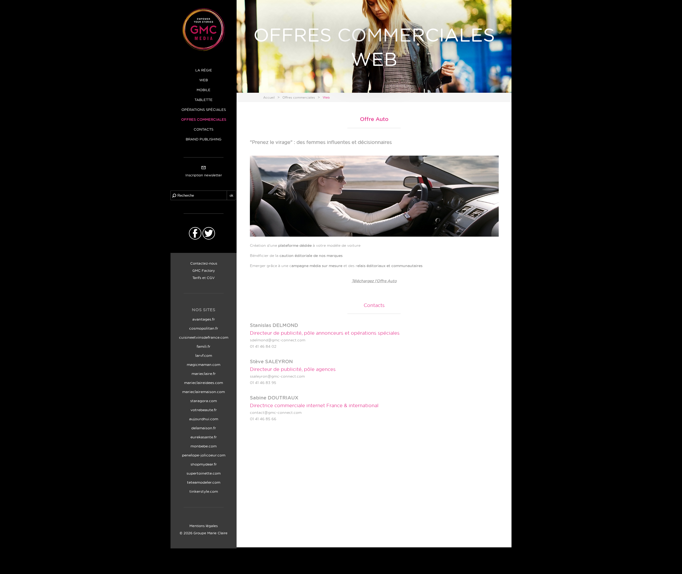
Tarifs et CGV (203, 277)
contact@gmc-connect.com (276, 412)
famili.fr (203, 346)
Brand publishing (203, 139)
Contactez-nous (203, 263)
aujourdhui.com (203, 418)
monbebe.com (203, 445)
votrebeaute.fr (203, 409)
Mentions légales (203, 525)
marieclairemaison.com (203, 391)
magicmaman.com (203, 364)
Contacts (203, 129)
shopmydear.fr (203, 464)
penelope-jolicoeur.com (203, 455)
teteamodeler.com (203, 482)
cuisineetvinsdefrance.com (203, 337)
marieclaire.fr (204, 373)
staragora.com (203, 400)
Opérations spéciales (203, 109)
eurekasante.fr (203, 436)
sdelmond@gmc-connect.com (277, 339)
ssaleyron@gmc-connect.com (277, 376)
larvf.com (203, 355)
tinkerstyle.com (203, 491)
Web (326, 97)
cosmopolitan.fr (203, 328)
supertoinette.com (203, 473)
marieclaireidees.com (203, 382)
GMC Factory (203, 270)
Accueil (269, 97)
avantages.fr (203, 319)
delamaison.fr (203, 427)
